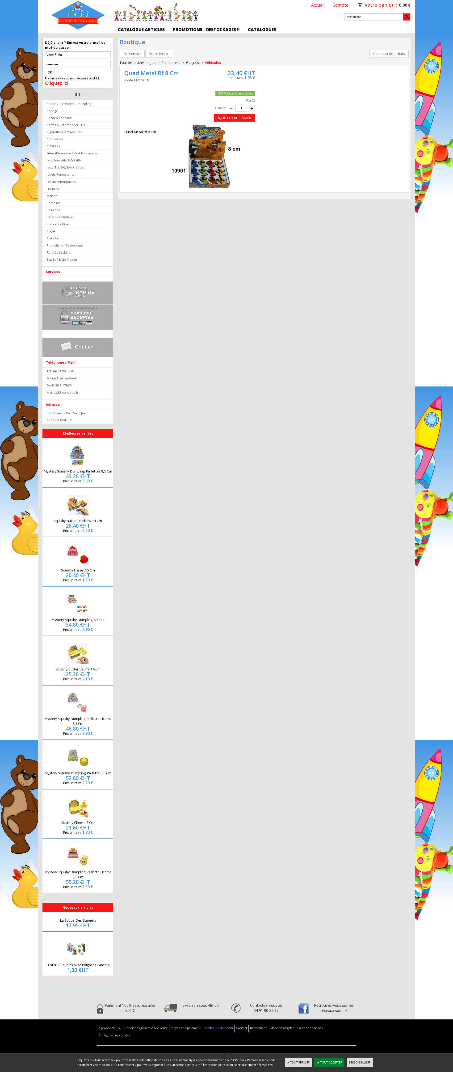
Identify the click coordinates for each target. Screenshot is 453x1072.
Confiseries (55, 139)
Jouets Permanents (60, 174)
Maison (52, 196)
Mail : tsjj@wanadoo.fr (62, 392)
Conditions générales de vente (146, 1028)
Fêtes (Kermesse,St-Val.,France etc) (72, 153)
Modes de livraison (218, 1028)
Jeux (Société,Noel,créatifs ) (66, 167)
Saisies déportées (310, 1028)
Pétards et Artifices (60, 217)
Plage (51, 231)
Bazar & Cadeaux (59, 118)
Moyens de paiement (186, 1028)
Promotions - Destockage (65, 245)
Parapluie (54, 203)
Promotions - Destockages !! (206, 29)
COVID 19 (53, 146)
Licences (53, 189)
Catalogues (262, 29)
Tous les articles (132, 62)
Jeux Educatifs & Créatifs (64, 160)
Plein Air (52, 238)
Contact (241, 1028)
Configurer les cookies (114, 1035)
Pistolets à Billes (58, 224)
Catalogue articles (141, 29)
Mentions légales (282, 1028)
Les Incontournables (61, 182)
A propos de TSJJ (109, 1028)
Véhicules (213, 62)
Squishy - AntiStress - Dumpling (69, 104)
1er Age (52, 111)
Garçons (192, 62)
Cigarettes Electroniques (64, 132)
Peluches (53, 210)
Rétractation (258, 1028)
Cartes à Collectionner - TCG (67, 125)
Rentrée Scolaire (59, 252)
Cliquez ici (56, 83)
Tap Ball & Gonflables (62, 259)
